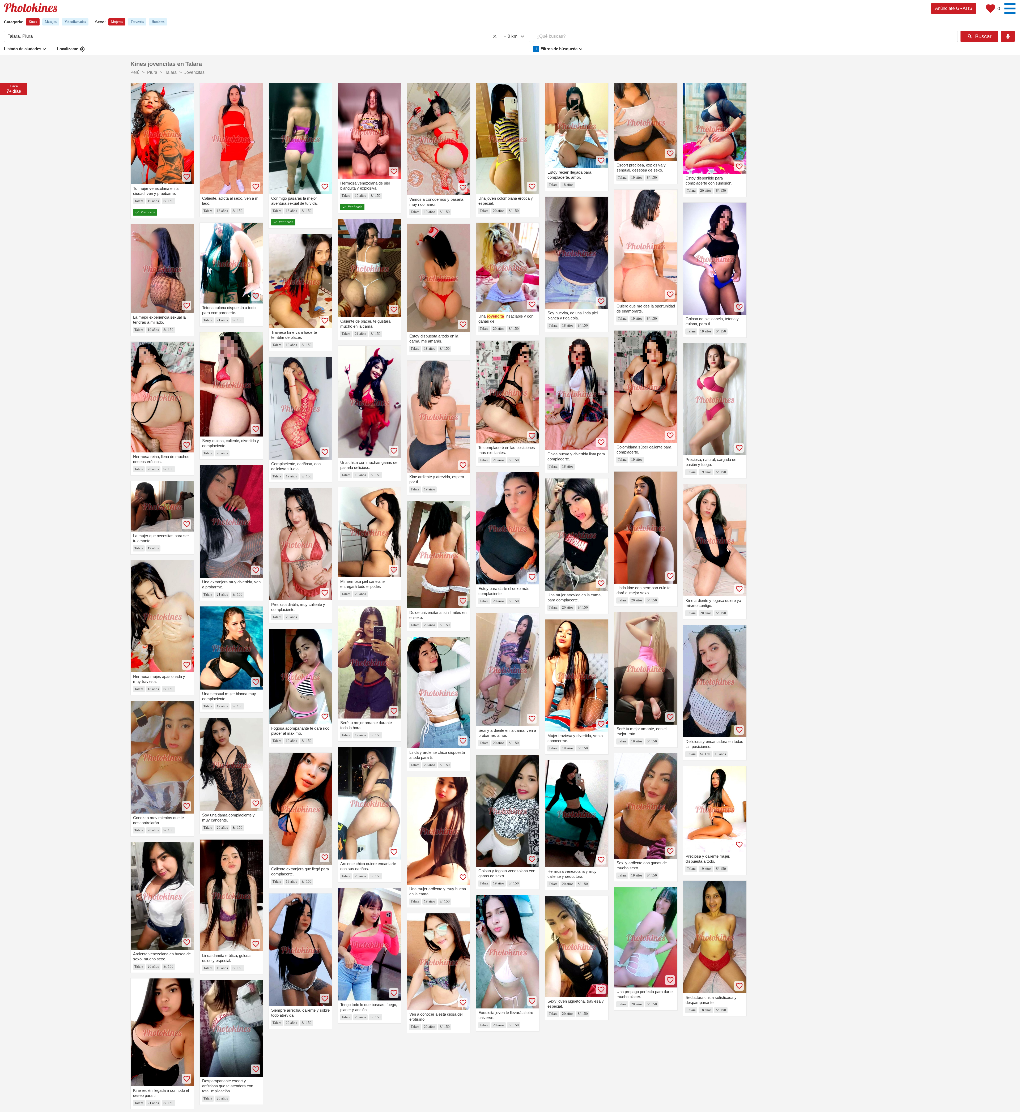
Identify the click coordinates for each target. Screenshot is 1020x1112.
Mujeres (117, 22)
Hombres (158, 22)
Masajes (51, 22)
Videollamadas (75, 22)
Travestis (137, 22)
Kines (33, 22)
